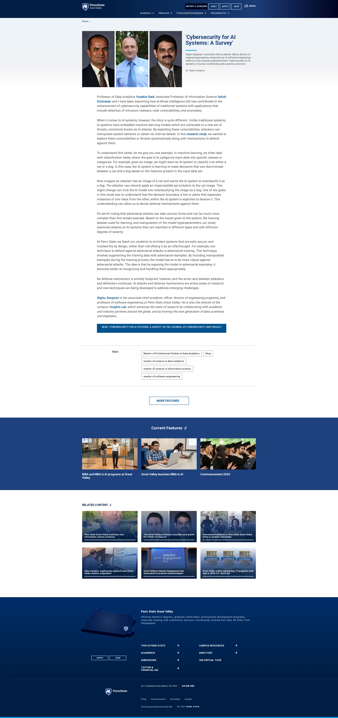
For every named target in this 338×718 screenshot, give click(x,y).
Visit (214, 6)
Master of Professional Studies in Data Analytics (171, 353)
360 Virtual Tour (210, 660)
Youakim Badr (145, 97)
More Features (167, 400)
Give (236, 6)
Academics (145, 13)
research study (197, 134)
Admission (164, 13)
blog (208, 353)
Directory (205, 653)
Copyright (188, 699)
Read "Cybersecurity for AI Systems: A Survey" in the (162, 327)
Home (85, 21)
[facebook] (98, 645)
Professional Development (190, 13)
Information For (218, 13)
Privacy (143, 699)
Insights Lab (117, 307)
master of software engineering (162, 376)
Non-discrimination (158, 699)
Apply (225, 6)
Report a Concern (196, 6)
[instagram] (119, 645)
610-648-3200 (188, 686)
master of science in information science (167, 368)
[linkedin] (105, 645)
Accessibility (175, 699)
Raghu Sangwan (108, 298)
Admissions (148, 660)
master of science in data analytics (164, 361)
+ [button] (178, 645)
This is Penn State (153, 645)
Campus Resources (211, 645)
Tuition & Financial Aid (149, 668)
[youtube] (112, 645)
